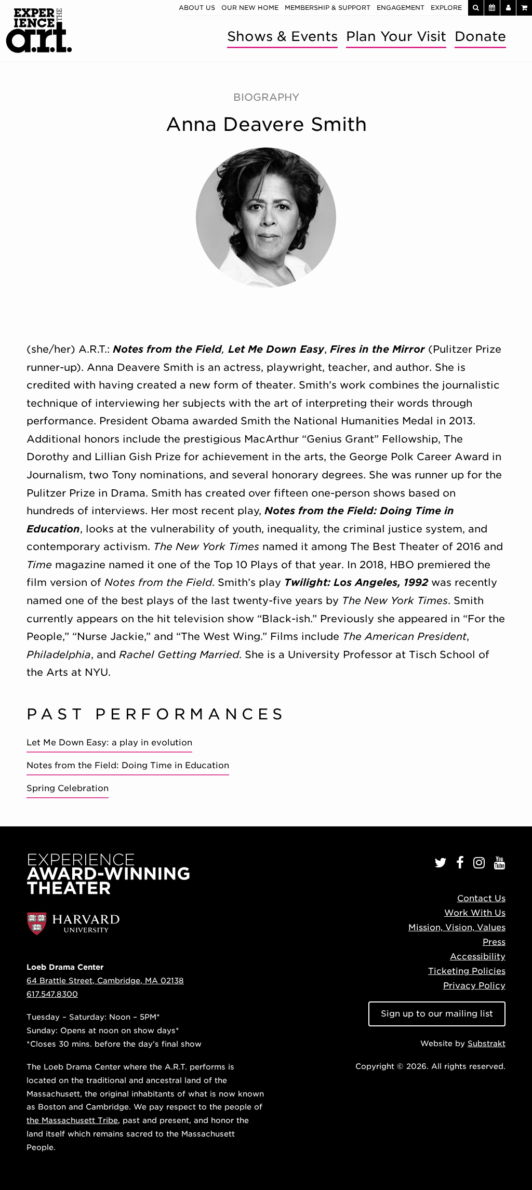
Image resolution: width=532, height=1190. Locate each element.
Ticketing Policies (467, 971)
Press (494, 942)
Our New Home (249, 7)
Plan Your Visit (396, 36)
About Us (197, 7)
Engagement (400, 7)
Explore (446, 7)
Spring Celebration (67, 788)
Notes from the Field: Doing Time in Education (127, 765)
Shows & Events (282, 36)
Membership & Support (327, 7)
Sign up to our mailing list (437, 1014)
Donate (480, 36)
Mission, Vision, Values (457, 927)
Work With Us (475, 913)
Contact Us (481, 898)
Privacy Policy (474, 986)
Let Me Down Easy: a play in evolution (109, 742)
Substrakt (487, 1043)
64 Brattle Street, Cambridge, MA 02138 (105, 980)
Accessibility (478, 956)
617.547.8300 (52, 994)
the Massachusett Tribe (72, 1120)
